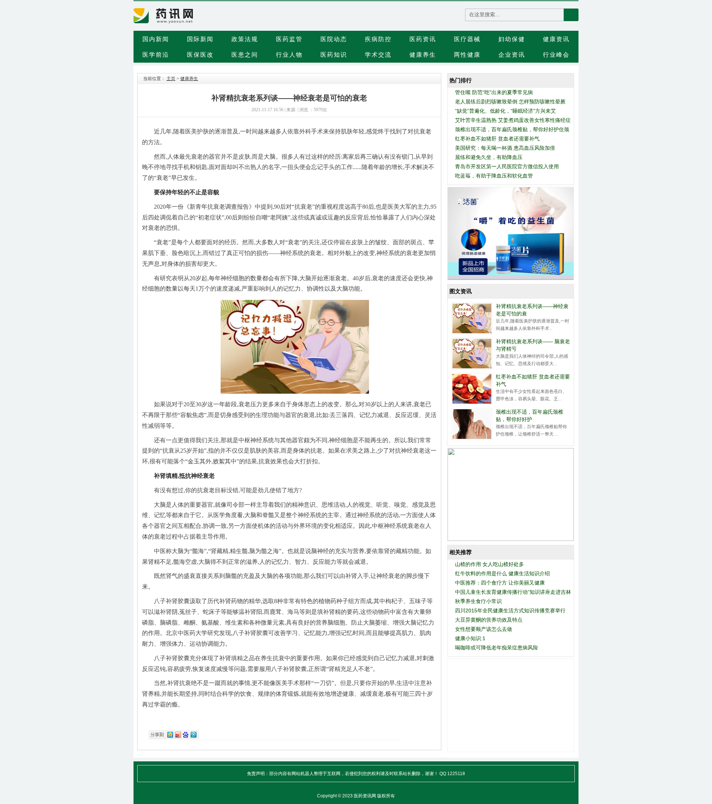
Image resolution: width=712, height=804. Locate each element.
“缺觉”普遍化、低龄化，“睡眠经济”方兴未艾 (505, 111)
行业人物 (289, 55)
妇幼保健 (511, 39)
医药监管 (289, 39)
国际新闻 (200, 39)
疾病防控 (378, 39)
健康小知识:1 (470, 638)
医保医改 (200, 55)
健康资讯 (556, 39)
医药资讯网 (365, 795)
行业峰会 (556, 55)
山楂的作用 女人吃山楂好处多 (489, 564)
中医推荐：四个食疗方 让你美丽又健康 (500, 583)
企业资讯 (511, 55)
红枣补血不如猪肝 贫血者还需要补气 (497, 139)
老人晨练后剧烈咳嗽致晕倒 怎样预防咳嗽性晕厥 (510, 102)
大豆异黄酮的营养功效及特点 (489, 620)
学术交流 (378, 55)
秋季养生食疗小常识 (478, 601)
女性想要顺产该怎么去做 (483, 629)
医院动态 (333, 39)
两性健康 (467, 55)
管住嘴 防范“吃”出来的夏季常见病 (494, 92)
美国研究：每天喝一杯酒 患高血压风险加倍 (505, 148)
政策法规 (244, 39)
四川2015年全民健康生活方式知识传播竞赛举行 (510, 610)
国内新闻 (155, 39)
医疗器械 (467, 39)
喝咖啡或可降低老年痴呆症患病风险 (496, 648)
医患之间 (244, 55)
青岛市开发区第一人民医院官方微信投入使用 (507, 166)
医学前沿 (155, 55)
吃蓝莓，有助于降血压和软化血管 (494, 176)
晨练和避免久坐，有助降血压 (489, 157)
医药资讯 (422, 39)
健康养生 (422, 55)
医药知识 (333, 55)
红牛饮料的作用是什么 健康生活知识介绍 (502, 573)
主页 (171, 78)
